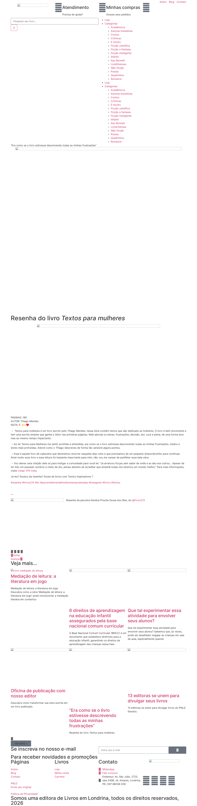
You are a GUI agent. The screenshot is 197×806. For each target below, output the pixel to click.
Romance (116, 78)
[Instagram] (146, 780)
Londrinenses (118, 64)
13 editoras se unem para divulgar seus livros (153, 698)
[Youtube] (171, 780)
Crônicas (116, 38)
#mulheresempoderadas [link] (74, 482)
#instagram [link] (95, 482)
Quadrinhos (117, 75)
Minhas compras (123, 7)
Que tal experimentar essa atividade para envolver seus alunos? (154, 615)
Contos (115, 34)
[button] (12, 551)
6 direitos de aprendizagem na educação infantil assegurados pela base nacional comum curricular (97, 618)
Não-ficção (117, 67)
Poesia (115, 71)
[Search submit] (14, 27)
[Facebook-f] (163, 780)
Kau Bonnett (118, 60)
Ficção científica (120, 45)
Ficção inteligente (121, 53)
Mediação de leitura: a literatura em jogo (33, 579)
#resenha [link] (16, 482)
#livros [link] (107, 482)
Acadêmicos (118, 27)
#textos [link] (115, 482)
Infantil (115, 56)
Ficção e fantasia (121, 49)
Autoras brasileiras (122, 30)
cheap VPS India (27, 470)
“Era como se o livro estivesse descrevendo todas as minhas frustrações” (92, 718)
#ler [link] (37, 482)
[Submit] (177, 750)
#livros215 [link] (28, 482)
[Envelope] (155, 780)
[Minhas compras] (102, 7)
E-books (116, 42)
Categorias (111, 23)
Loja (107, 19)
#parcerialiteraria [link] (50, 482)
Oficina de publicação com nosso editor (38, 693)
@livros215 (138, 500)
